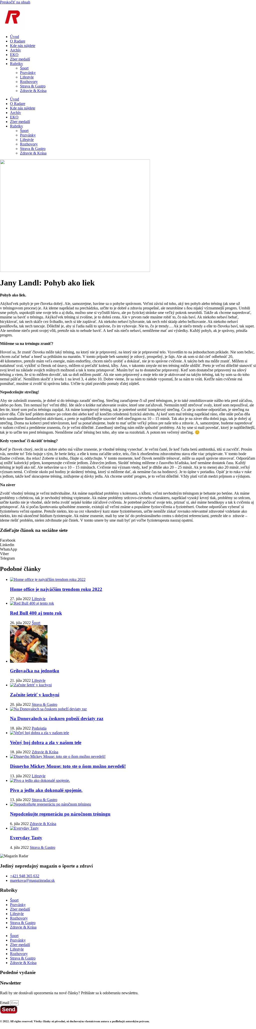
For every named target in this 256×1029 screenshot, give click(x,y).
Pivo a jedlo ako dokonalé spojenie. (46, 790)
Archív (15, 50)
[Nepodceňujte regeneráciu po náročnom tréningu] (50, 804)
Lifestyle (27, 77)
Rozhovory (29, 81)
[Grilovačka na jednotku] (29, 661)
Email (5, 1003)
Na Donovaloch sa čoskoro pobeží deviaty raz (56, 718)
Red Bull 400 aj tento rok (36, 613)
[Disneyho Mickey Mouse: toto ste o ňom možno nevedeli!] (58, 756)
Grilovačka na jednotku (34, 670)
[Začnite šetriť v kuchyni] (31, 685)
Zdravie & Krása (33, 90)
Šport (24, 68)
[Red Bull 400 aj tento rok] (32, 603)
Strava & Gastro (33, 86)
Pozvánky (28, 72)
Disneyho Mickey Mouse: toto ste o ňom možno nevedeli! (68, 766)
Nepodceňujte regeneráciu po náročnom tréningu (60, 814)
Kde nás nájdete (22, 45)
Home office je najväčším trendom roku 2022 (56, 589)
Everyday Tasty (26, 837)
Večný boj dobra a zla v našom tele (45, 742)
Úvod (14, 36)
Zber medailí (20, 59)
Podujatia (39, 728)
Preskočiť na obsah (15, 2)
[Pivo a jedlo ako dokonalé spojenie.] (40, 780)
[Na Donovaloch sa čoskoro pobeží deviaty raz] (48, 709)
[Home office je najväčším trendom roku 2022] (48, 579)
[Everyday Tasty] (24, 828)
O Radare (17, 41)
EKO (14, 54)
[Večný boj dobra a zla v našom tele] (39, 733)
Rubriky (16, 63)
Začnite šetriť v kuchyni (34, 694)
